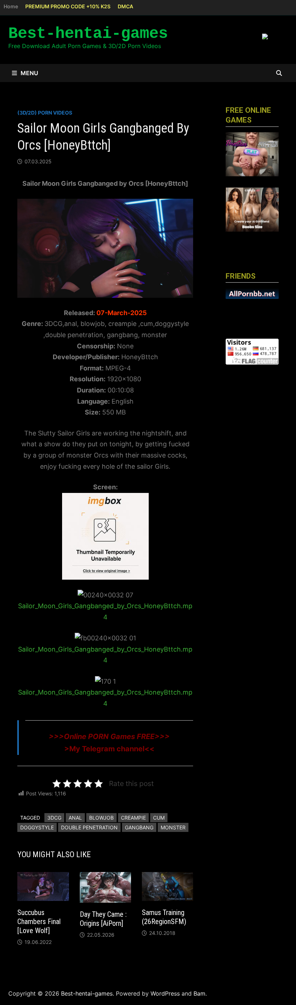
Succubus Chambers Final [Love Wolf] (39, 921)
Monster (173, 827)
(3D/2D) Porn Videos (44, 112)
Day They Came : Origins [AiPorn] (103, 919)
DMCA (125, 6)
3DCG (54, 818)
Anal (75, 818)
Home (11, 6)
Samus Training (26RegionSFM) (164, 917)
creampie (133, 818)
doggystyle (37, 827)
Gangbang (139, 827)
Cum (159, 818)
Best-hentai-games (88, 34)
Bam (199, 993)
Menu (29, 73)
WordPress (165, 993)
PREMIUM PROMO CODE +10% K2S (67, 6)
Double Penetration (89, 827)
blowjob (101, 818)
